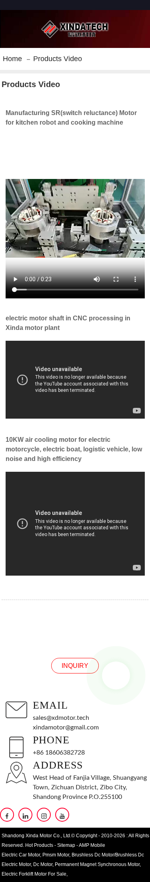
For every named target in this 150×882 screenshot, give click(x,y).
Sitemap (66, 845)
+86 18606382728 (59, 752)
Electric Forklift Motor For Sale (34, 874)
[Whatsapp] (116, 675)
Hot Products (39, 845)
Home (12, 59)
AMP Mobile (92, 845)
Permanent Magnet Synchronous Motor (97, 864)
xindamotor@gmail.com (66, 727)
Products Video (57, 59)
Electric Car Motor (21, 855)
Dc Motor (42, 864)
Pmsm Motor (55, 855)
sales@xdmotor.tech (61, 718)
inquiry (75, 665)
